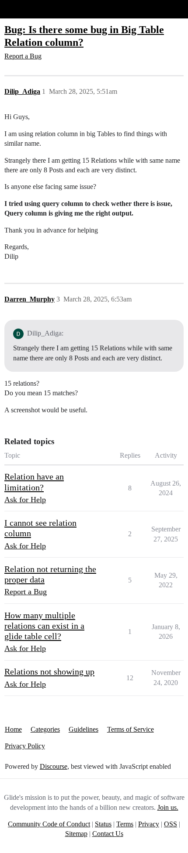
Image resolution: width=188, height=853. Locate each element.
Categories (45, 729)
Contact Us (107, 833)
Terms (124, 824)
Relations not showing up (49, 671)
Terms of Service (130, 729)
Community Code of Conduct (49, 824)
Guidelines (83, 729)
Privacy (148, 824)
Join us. (167, 807)
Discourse (53, 766)
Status (103, 824)
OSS (170, 824)
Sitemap (76, 833)
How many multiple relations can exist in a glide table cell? (44, 625)
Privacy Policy (25, 746)
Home (13, 729)
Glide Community (29, 9)
